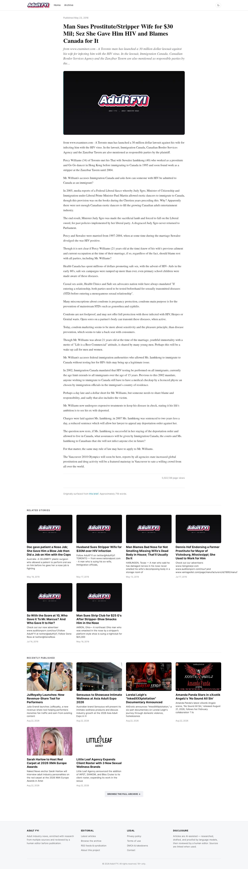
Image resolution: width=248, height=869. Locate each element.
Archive (68, 5)
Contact (131, 850)
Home (57, 5)
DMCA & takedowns (137, 845)
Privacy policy (134, 836)
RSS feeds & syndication (93, 845)
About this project (90, 850)
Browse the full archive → (124, 794)
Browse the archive (91, 840)
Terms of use (134, 840)
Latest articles (88, 836)
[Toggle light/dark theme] (218, 5)
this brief (93, 493)
